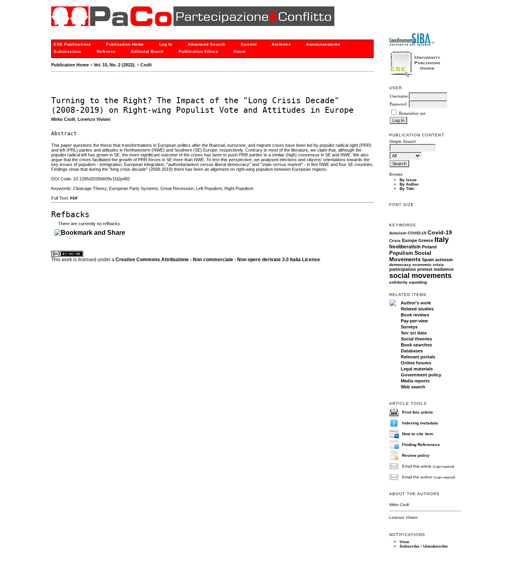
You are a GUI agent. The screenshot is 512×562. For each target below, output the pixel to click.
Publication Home (125, 44)
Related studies (417, 308)
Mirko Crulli (63, 119)
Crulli (146, 64)
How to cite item (417, 434)
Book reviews (415, 314)
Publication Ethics (198, 51)
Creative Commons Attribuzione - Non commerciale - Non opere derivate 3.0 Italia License (218, 259)
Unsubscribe (435, 546)
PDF (74, 198)
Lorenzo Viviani (94, 119)
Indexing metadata (420, 423)
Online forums (416, 362)
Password (398, 104)
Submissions (68, 51)
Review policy (416, 455)
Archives (281, 44)
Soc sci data (413, 332)
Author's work (416, 302)
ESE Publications (72, 44)
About (239, 51)
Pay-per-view (414, 320)
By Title (407, 188)
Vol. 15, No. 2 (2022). (115, 64)
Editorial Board (147, 51)
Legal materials (417, 368)
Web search (413, 386)
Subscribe (410, 546)
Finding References (421, 444)
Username (399, 96)
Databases (412, 350)
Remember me (412, 113)
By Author (409, 184)
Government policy (421, 374)
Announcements (323, 44)
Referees (106, 51)
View (404, 542)
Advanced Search (207, 44)
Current (249, 44)
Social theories (416, 338)
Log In (165, 44)
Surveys (409, 326)
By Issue (408, 180)
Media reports (415, 380)
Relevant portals (418, 356)
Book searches (416, 344)
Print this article (417, 412)
